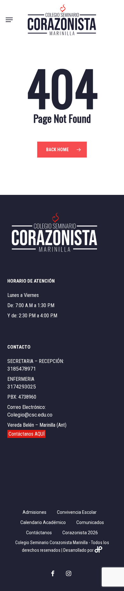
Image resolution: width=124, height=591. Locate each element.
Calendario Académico (43, 522)
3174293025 (21, 387)
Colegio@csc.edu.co (29, 415)
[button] (9, 20)
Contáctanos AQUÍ (27, 434)
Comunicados (90, 522)
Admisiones (34, 512)
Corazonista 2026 (80, 532)
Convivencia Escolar (77, 512)
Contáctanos (39, 532)
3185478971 (21, 369)
